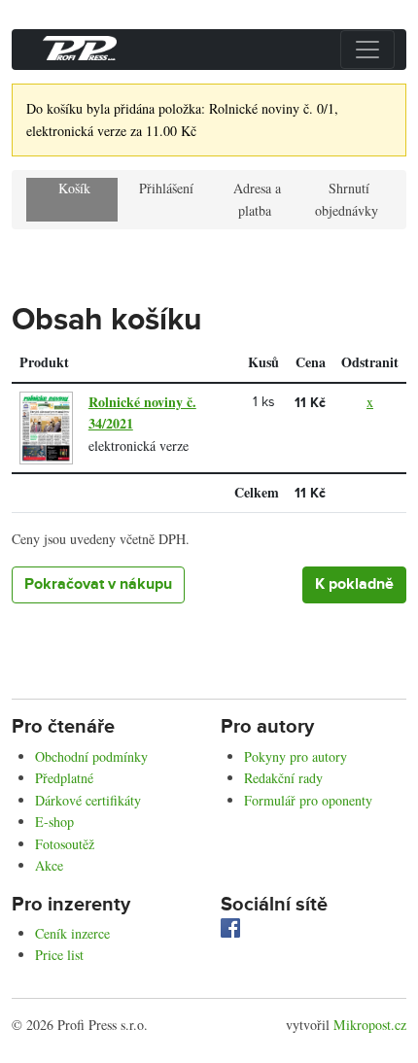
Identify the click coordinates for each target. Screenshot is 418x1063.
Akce (49, 865)
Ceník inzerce (72, 933)
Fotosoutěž (64, 844)
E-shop (54, 821)
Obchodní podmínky (91, 756)
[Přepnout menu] (367, 49)
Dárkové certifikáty (88, 800)
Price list (59, 954)
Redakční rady (283, 778)
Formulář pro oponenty (308, 800)
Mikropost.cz (369, 1024)
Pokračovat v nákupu (98, 584)
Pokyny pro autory (295, 756)
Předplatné (64, 778)
